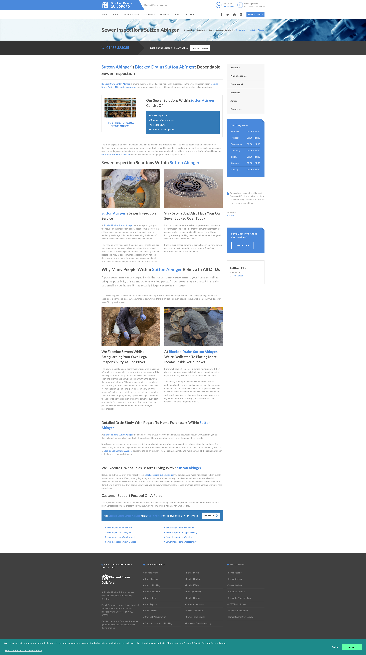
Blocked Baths (193, 579)
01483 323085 (228, 6)
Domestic (235, 92)
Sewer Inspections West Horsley (181, 542)
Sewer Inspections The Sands (180, 527)
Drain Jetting (150, 598)
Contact (190, 14)
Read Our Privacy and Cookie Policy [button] (23, 650)
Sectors (164, 14)
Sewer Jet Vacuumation (239, 598)
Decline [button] (335, 647)
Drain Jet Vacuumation (155, 617)
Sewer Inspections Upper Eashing (181, 532)
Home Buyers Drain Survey (240, 617)
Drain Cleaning (151, 579)
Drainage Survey (193, 591)
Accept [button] (351, 647)
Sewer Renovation (194, 610)
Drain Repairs (151, 604)
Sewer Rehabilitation (195, 617)
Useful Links (237, 564)
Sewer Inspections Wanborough (120, 537)
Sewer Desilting (235, 585)
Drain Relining (151, 610)
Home (105, 14)
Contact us (235, 109)
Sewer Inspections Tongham (118, 532)
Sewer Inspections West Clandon (120, 542)
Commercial (236, 84)
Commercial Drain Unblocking (158, 623)
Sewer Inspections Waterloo (179, 537)
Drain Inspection (152, 591)
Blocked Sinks (192, 572)
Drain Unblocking (152, 585)
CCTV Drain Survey (237, 604)
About (115, 14)
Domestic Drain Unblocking (198, 623)
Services (148, 14)
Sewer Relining (235, 579)
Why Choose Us (131, 14)
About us (235, 67)
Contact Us (210, 516)
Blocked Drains (151, 572)
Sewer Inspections (195, 604)
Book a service (255, 14)
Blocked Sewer (193, 598)
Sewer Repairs (235, 572)
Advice (177, 14)
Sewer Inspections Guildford (118, 527)
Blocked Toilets (193, 585)
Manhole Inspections (238, 610)
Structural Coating (236, 591)
